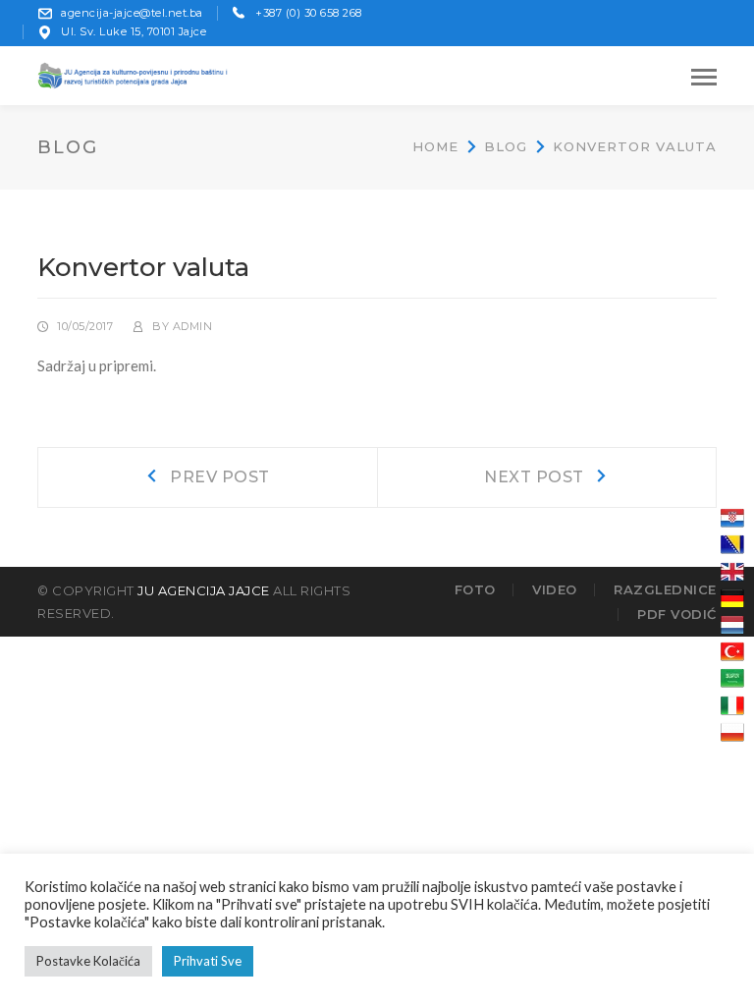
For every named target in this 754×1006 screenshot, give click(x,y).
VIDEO (554, 589)
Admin (193, 326)
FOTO (475, 589)
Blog (505, 146)
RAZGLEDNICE (665, 589)
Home (435, 146)
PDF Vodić (677, 614)
